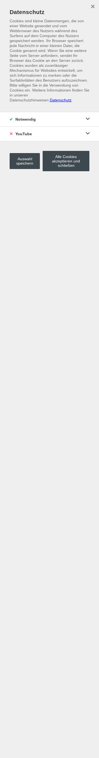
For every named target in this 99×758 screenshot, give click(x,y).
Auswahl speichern (24, 161)
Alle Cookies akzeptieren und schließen (66, 161)
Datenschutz (61, 100)
